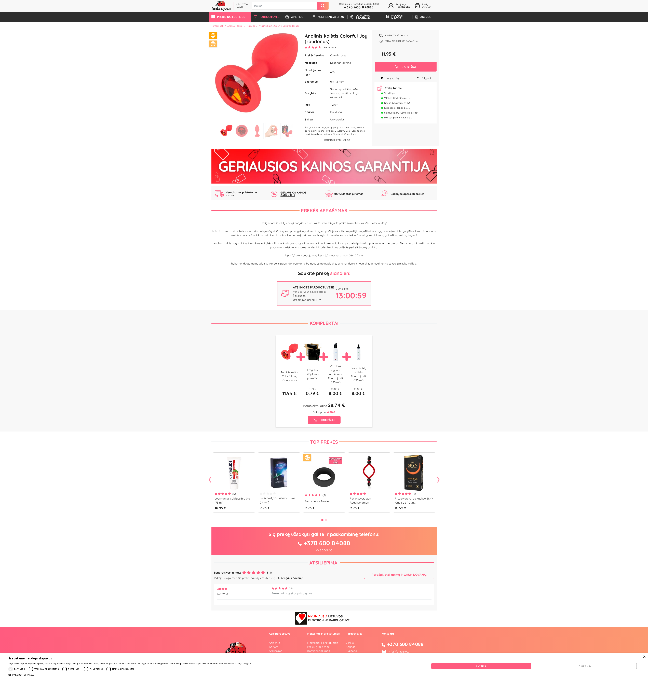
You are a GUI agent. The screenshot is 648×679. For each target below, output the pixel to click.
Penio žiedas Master (317, 501)
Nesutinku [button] (585, 665)
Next (438, 480)
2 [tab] (241, 131)
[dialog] (324, 666)
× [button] (644, 657)
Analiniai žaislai (235, 25)
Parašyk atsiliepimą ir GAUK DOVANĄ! (399, 575)
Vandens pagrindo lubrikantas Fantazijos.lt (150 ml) (335, 374)
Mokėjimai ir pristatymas (322, 642)
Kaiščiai (251, 25)
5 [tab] (287, 131)
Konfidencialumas (318, 651)
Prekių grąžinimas (318, 646)
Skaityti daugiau (243, 663)
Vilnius (350, 642)
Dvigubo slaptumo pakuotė (313, 374)
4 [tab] (272, 131)
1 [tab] (226, 131)
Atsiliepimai (324, 563)
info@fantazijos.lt (399, 651)
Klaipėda (351, 651)
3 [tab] (257, 131)
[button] (230, 17)
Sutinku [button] (481, 665)
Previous (209, 480)
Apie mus (274, 642)
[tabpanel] (256, 75)
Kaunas (350, 646)
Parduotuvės (354, 633)
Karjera (273, 646)
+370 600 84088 (359, 7)
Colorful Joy (338, 55)
